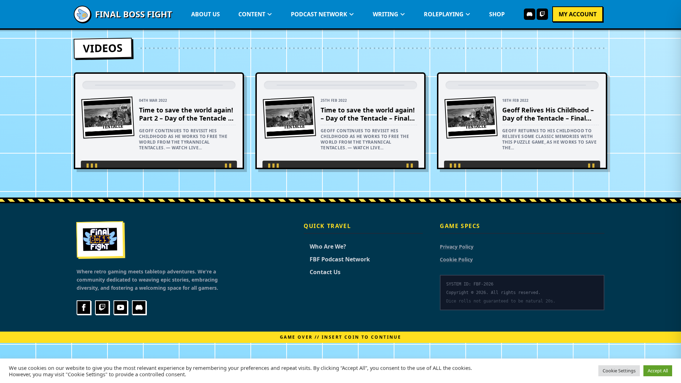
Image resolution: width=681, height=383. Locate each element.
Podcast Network (319, 14)
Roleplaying (444, 14)
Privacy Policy (457, 246)
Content (251, 14)
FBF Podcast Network (337, 259)
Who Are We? (325, 246)
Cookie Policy (456, 259)
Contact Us (322, 272)
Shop (497, 14)
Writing (385, 14)
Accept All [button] (658, 370)
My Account (578, 14)
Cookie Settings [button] (619, 370)
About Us (205, 14)
